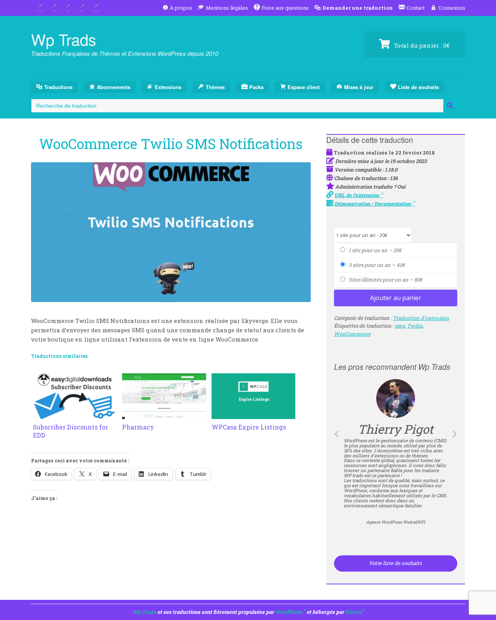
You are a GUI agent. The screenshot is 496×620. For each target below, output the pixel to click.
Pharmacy (138, 427)
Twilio (414, 325)
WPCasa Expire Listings (249, 427)
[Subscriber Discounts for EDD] (75, 414)
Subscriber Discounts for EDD (70, 431)
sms (400, 325)
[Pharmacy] (164, 414)
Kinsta (353, 611)
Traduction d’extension (421, 317)
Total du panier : (421, 45)
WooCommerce (352, 333)
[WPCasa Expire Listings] (253, 414)
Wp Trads (63, 39)
